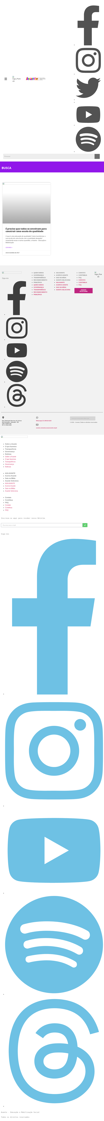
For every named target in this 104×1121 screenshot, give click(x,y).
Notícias (8, 454)
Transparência (40, 277)
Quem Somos (39, 273)
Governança (39, 275)
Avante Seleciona (63, 280)
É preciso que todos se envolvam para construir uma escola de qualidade (26, 230)
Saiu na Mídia (61, 277)
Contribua (83, 275)
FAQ (80, 277)
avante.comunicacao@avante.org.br (46, 428)
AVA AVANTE (60, 273)
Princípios (38, 282)
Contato (82, 273)
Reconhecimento (40, 280)
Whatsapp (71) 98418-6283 (43, 420)
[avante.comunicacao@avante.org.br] (37, 425)
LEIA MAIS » (9, 247)
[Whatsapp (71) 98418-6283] (37, 417)
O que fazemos (11, 446)
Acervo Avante (62, 275)
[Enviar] (85, 525)
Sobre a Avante (11, 444)
